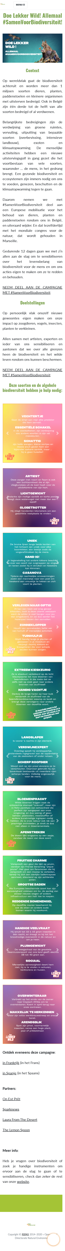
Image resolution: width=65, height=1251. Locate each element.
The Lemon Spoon (16, 1129)
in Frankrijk (11, 1062)
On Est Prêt (11, 1098)
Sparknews (11, 1109)
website (23, 1181)
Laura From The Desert (20, 1119)
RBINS (25, 1234)
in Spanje (9, 1073)
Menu (19, 4)
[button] (7, 433)
